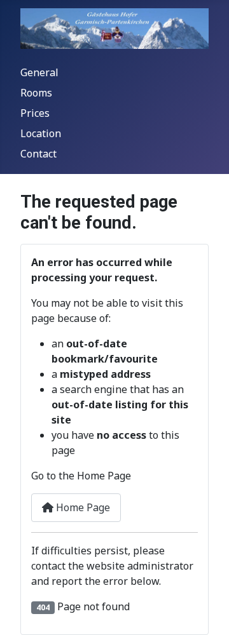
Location (40, 133)
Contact (38, 154)
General (39, 72)
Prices (35, 113)
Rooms (36, 93)
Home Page (81, 507)
